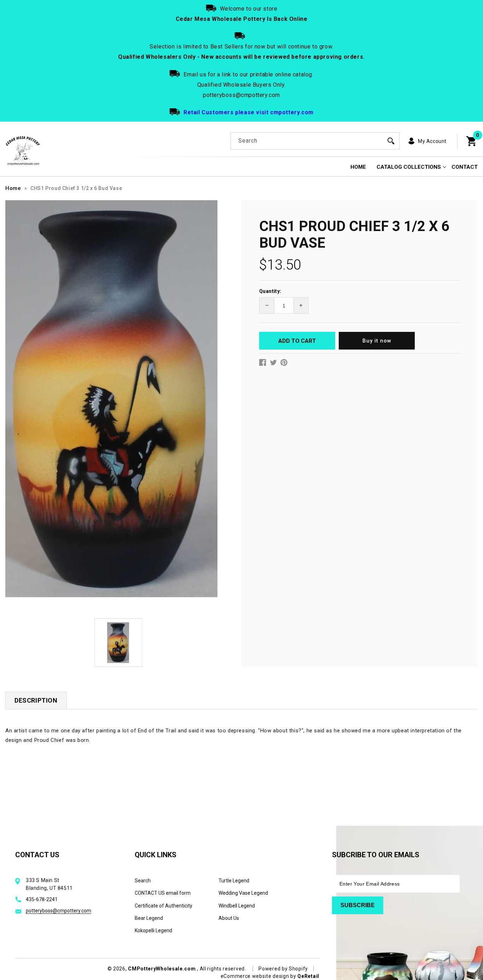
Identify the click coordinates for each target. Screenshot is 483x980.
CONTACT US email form (163, 893)
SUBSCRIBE (358, 905)
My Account (432, 141)
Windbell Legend (237, 906)
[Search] (391, 141)
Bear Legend (149, 918)
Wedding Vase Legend (243, 893)
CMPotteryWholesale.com (162, 969)
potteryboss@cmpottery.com (58, 910)
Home (13, 188)
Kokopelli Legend (153, 930)
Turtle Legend (234, 880)
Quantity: (270, 291)
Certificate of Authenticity (163, 906)
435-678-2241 (42, 899)
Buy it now (376, 341)
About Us (229, 918)
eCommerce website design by (259, 976)
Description (36, 700)
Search (143, 880)
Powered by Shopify (283, 969)
